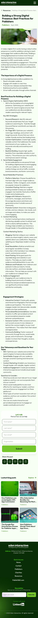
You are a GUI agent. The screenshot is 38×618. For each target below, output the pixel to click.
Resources (18, 576)
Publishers (18, 569)
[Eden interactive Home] (11, 3)
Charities (18, 573)
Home (18, 562)
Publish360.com (18, 580)
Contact (18, 566)
